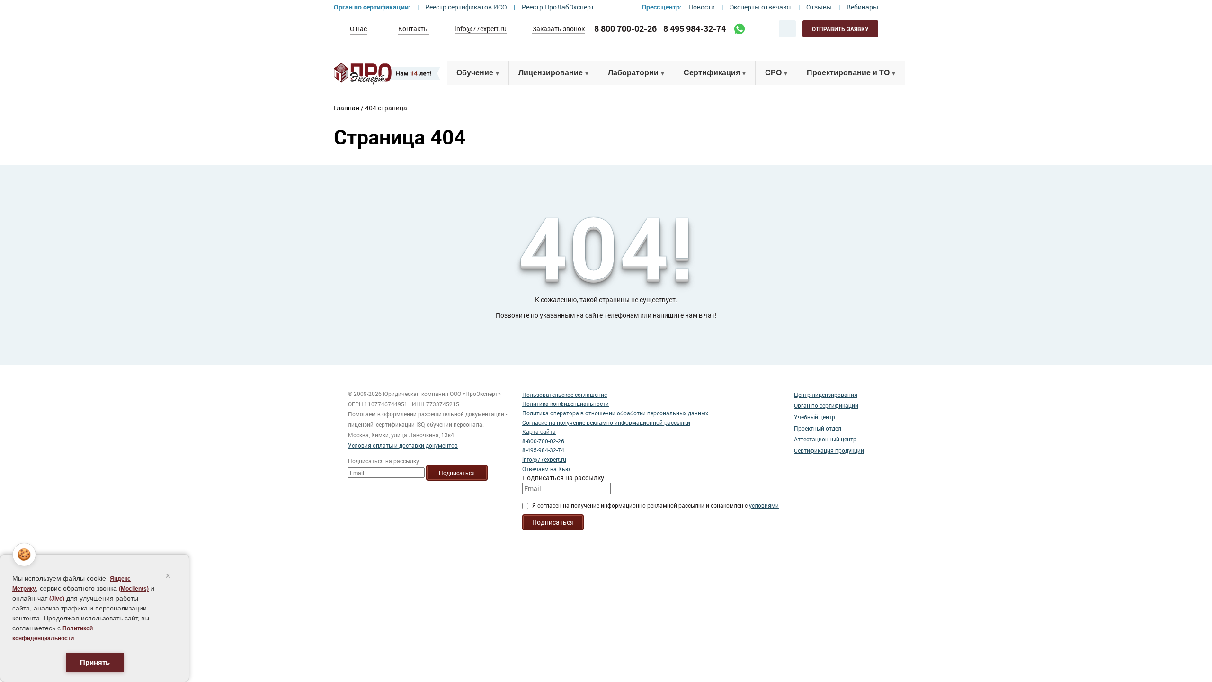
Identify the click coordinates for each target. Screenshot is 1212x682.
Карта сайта (539, 431)
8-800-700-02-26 (543, 441)
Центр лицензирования (825, 394)
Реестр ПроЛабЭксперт (558, 6)
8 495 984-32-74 (694, 29)
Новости (701, 6)
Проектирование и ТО (848, 73)
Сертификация (712, 73)
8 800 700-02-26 (625, 29)
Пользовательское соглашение (564, 394)
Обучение (474, 73)
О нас (358, 28)
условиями (764, 505)
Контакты (413, 28)
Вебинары (862, 6)
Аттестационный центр (825, 439)
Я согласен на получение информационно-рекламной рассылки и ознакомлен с (655, 505)
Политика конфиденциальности (565, 403)
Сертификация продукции (829, 450)
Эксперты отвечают (761, 6)
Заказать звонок (558, 28)
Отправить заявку (840, 29)
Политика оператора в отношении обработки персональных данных (615, 413)
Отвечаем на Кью (546, 469)
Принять (95, 662)
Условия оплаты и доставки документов (403, 445)
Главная (346, 107)
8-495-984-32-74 (543, 450)
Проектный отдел (817, 428)
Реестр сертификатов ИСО (466, 6)
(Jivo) (56, 598)
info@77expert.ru (480, 28)
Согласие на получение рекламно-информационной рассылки (606, 422)
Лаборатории (633, 73)
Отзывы (819, 6)
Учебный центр (814, 417)
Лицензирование (550, 73)
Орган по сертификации (826, 405)
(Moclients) (134, 588)
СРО (773, 73)
